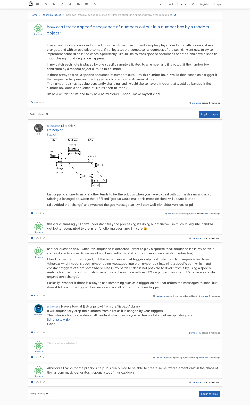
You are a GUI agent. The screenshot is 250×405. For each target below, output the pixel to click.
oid (38, 134)
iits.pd (51, 134)
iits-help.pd (55, 130)
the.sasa (38, 34)
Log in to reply (209, 114)
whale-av (38, 314)
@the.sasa (53, 126)
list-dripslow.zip (58, 319)
